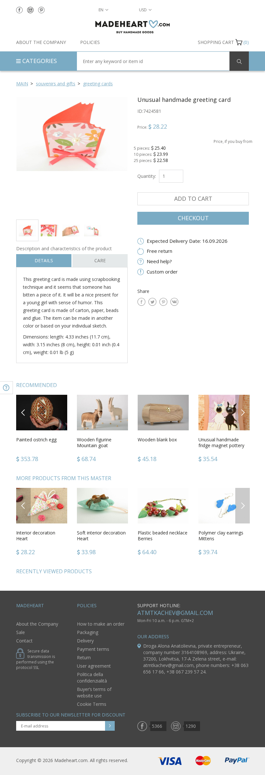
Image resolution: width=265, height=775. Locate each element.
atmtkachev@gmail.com (175, 613)
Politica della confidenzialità (92, 677)
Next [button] (243, 412)
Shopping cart (216, 42)
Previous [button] (23, 412)
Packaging (87, 632)
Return (84, 657)
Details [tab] (44, 260)
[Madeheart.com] (132, 26)
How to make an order (100, 624)
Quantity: (146, 176)
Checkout (193, 218)
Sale (20, 632)
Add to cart (193, 198)
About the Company (41, 42)
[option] (72, 156)
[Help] (6, 387)
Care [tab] (100, 260)
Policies (90, 42)
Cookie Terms (91, 704)
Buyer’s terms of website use (94, 692)
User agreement (94, 666)
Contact (24, 641)
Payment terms (93, 649)
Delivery (85, 641)
